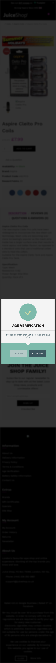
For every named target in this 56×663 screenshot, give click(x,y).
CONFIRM (37, 353)
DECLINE (18, 353)
